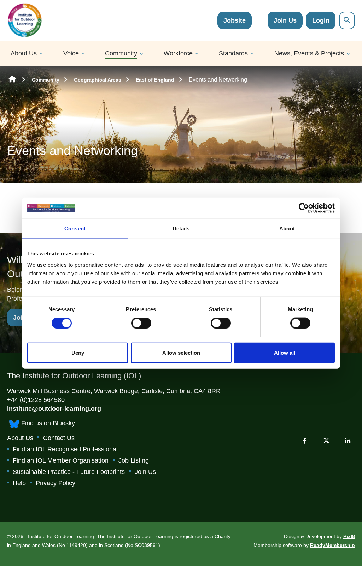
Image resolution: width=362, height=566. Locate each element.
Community (121, 53)
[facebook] (305, 440)
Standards (233, 53)
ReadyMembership (332, 545)
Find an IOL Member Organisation (61, 460)
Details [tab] (181, 228)
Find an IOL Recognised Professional (65, 449)
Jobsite (234, 20)
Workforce (178, 53)
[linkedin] (348, 440)
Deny (77, 352)
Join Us (285, 20)
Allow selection (181, 352)
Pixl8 (349, 536)
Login (320, 20)
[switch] (141, 323)
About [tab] (287, 228)
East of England (155, 80)
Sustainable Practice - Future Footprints (69, 471)
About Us (24, 53)
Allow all (284, 352)
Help (19, 483)
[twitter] (326, 440)
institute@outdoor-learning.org (54, 408)
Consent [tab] (75, 228)
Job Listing (133, 460)
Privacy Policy (55, 483)
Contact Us (59, 437)
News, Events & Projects (309, 53)
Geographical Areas (97, 80)
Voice (71, 53)
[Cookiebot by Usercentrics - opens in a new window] (304, 208)
